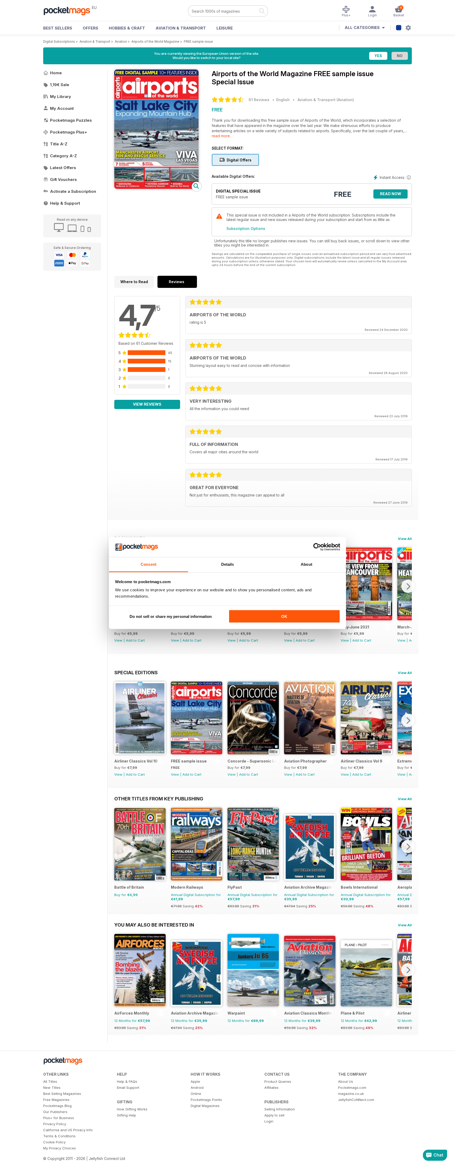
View (118, 640)
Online (196, 1093)
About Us (345, 1081)
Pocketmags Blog (57, 1106)
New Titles (52, 1087)
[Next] (407, 586)
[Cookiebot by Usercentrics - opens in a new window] (317, 547)
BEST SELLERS (57, 28)
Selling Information (279, 1109)
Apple (195, 1081)
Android (197, 1087)
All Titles (50, 1081)
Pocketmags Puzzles (71, 120)
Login (268, 1121)
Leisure (224, 28)
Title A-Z (58, 143)
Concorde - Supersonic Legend (252, 761)
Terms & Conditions (59, 1136)
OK (284, 616)
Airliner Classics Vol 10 (135, 761)
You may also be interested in (154, 924)
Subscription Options (245, 228)
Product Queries (277, 1081)
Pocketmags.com (352, 1087)
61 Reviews (259, 99)
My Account (62, 108)
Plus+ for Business (58, 1118)
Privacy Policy (54, 1124)
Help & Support (65, 203)
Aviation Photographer (305, 761)
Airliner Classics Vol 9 (361, 761)
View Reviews (147, 404)
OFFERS (90, 28)
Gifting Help (126, 1115)
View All (405, 539)
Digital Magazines (205, 1106)
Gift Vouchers (63, 179)
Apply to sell (274, 1115)
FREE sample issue (198, 41)
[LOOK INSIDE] (156, 187)
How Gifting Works (132, 1109)
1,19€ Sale (59, 84)
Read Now (390, 193)
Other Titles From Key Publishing (158, 798)
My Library (60, 96)
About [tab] (306, 564)
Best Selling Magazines (62, 1093)
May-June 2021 (355, 627)
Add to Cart (135, 640)
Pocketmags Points (206, 1100)
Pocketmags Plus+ (68, 132)
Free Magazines (56, 1100)
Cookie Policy (54, 1142)
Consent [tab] (148, 564)
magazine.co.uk (351, 1093)
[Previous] (118, 720)
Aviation (121, 41)
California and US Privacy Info (68, 1130)
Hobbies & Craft (127, 28)
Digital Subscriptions (59, 41)
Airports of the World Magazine (155, 41)
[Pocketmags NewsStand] (69, 10)
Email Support (128, 1087)
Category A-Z (63, 155)
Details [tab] (227, 564)
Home (56, 72)
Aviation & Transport (181, 28)
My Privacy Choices (59, 1148)
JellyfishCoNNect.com (356, 1100)
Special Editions (136, 672)
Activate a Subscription (73, 191)
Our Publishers (55, 1112)
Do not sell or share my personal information (171, 616)
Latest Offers (63, 167)
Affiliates (271, 1087)
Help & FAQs (127, 1081)
